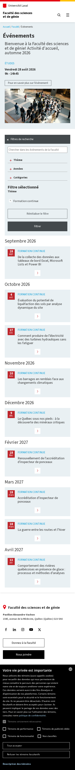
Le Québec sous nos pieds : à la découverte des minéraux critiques (41, 420)
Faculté (15, 26)
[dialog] (37, 717)
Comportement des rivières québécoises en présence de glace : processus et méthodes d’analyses (41, 569)
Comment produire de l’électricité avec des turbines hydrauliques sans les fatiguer (42, 339)
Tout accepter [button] (14, 745)
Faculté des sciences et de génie (17, 15)
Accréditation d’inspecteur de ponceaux (38, 500)
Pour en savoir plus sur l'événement (28, 83)
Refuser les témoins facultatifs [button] (23, 754)
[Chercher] (59, 15)
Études (9, 63)
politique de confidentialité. (32, 715)
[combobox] (70, 669)
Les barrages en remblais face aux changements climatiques (41, 381)
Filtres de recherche (22, 139)
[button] (17, 764)
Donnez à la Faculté (24, 643)
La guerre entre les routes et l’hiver (41, 529)
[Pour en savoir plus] (37, 273)
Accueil (6, 26)
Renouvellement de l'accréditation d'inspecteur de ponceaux (41, 460)
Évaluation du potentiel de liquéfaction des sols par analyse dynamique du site (40, 304)
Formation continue (25, 201)
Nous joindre (23, 654)
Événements (27, 26)
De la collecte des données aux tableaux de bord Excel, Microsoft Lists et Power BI (40, 260)
